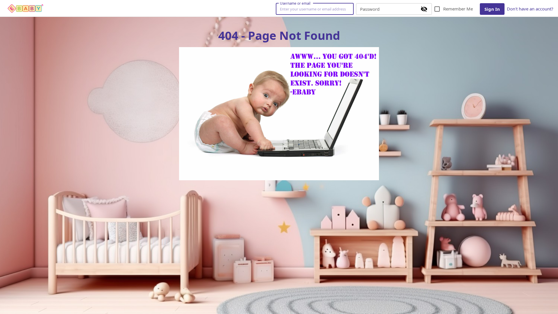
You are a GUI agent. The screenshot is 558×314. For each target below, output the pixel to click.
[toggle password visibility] (424, 9)
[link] (25, 8)
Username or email (295, 3)
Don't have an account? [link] (530, 9)
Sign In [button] (492, 9)
